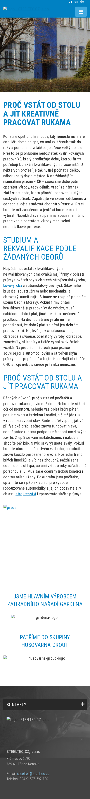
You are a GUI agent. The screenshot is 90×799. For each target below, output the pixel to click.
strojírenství (26, 494)
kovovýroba (12, 285)
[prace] (45, 536)
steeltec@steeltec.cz (33, 773)
